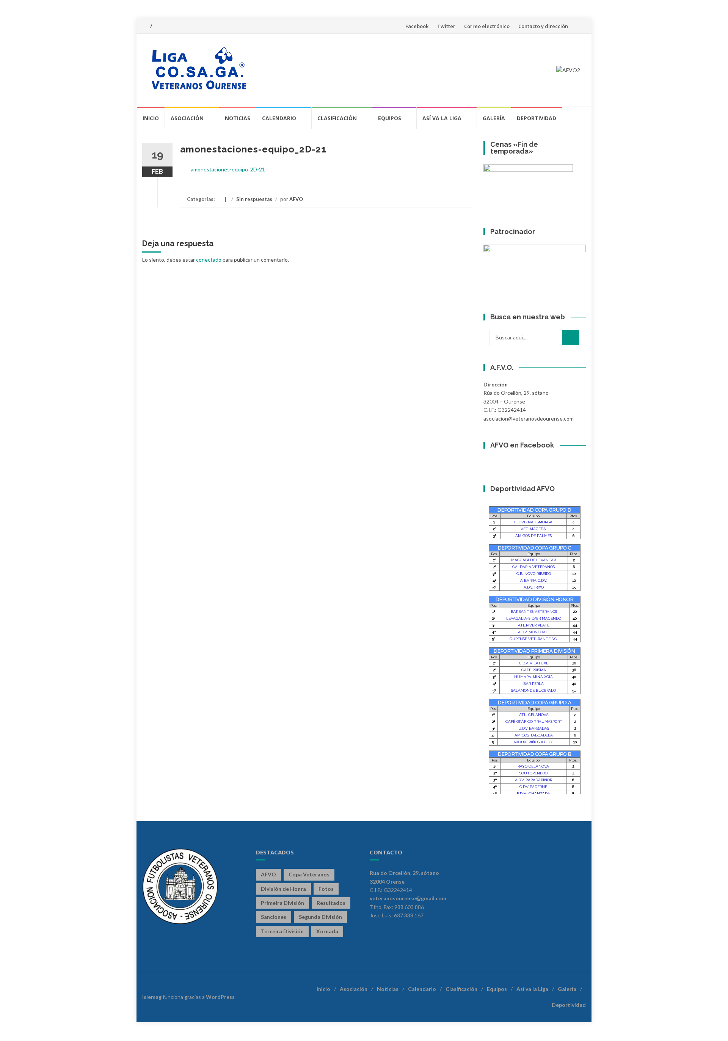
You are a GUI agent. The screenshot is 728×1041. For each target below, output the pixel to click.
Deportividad (536, 118)
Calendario (279, 118)
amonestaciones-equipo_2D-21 (228, 169)
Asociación (187, 118)
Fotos (326, 889)
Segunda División (320, 917)
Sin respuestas (254, 199)
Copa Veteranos (309, 874)
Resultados (331, 903)
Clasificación (337, 118)
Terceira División (282, 931)
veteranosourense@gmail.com (408, 898)
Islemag (152, 997)
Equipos (389, 118)
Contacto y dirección (543, 26)
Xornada (327, 931)
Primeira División (282, 903)
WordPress (220, 997)
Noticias (237, 118)
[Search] (570, 337)
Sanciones (273, 917)
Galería (494, 118)
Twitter (446, 26)
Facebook (416, 26)
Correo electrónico (487, 26)
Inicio (151, 118)
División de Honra (283, 889)
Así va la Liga (441, 118)
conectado (208, 259)
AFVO (296, 199)
